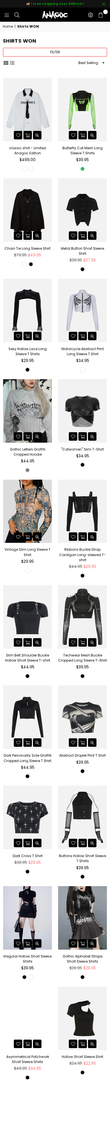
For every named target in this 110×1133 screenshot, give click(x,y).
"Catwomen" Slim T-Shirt (82, 449)
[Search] (17, 14)
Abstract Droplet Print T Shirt (82, 755)
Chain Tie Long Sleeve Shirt (27, 248)
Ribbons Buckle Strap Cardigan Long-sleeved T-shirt (82, 554)
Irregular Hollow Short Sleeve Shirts (27, 959)
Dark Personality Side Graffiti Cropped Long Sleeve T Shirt (28, 758)
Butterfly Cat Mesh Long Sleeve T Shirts (82, 150)
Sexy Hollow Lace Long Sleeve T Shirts (27, 351)
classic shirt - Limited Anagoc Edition (27, 150)
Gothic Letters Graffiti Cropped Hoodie (27, 452)
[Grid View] (6, 62)
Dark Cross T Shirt (28, 855)
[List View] (12, 62)
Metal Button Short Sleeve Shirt (82, 251)
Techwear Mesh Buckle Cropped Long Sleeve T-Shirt (82, 658)
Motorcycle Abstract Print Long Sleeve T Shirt (82, 351)
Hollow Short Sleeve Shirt (82, 1056)
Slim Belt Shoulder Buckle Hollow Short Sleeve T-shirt (27, 658)
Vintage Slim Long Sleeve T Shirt (27, 552)
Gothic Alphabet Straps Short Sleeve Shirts (83, 959)
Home (8, 26)
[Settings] (90, 14)
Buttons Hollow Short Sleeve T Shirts (82, 858)
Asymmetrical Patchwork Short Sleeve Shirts (27, 1059)
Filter (55, 52)
